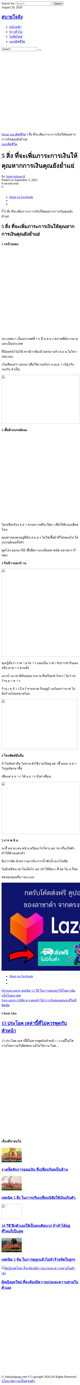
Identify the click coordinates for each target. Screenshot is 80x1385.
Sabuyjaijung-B (15, 176)
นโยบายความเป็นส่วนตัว (18, 1381)
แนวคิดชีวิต (18, 134)
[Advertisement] (40, 91)
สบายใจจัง (12, 16)
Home (5, 134)
